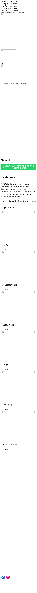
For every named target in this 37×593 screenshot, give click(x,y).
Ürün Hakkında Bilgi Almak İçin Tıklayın (19, 167)
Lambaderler (5, 540)
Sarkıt (3, 532)
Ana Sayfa (5, 83)
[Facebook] (3, 577)
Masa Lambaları (7, 543)
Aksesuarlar (5, 547)
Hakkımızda (7, 503)
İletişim (3, 518)
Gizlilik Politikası (9, 507)
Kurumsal (4, 499)
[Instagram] (8, 577)
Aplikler (13, 83)
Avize (3, 528)
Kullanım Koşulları (9, 511)
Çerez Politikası (8, 514)
